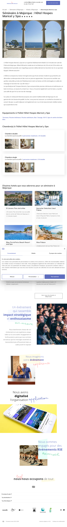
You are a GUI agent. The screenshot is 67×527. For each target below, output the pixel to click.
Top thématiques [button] (6, 501)
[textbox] (33, 83)
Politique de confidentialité (58, 521)
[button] (27, 55)
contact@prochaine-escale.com (33, 2)
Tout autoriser (55, 276)
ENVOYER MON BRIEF (53, 3)
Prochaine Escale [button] (6, 494)
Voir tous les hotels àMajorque (49, 296)
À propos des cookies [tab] (55, 253)
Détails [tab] (34, 253)
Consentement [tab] (11, 253)
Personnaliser (33, 276)
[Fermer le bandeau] (64, 248)
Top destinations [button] (6, 497)
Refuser (12, 276)
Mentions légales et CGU (45, 521)
